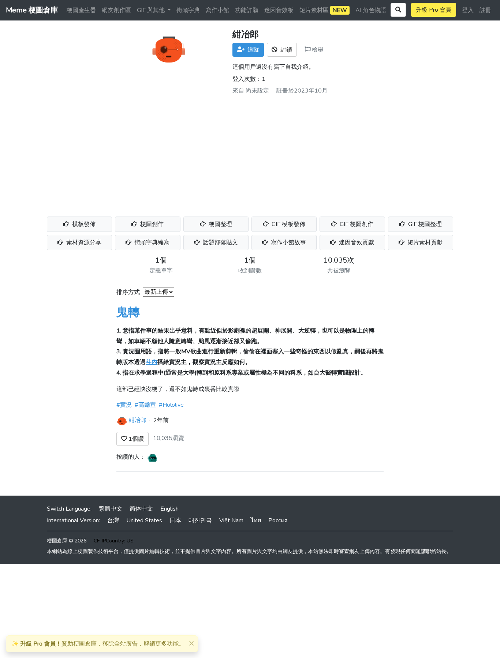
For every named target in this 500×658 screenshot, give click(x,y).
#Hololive (171, 405)
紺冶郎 (137, 420)
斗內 (151, 362)
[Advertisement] (250, 153)
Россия (277, 520)
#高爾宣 (145, 405)
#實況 (124, 405)
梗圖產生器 (81, 10)
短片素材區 (323, 10)
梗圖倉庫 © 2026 (66, 540)
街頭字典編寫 (151, 242)
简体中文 (141, 509)
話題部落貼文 (219, 242)
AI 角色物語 (370, 10)
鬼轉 (128, 312)
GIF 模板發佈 (287, 224)
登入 (468, 10)
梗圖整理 (219, 224)
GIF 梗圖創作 (355, 224)
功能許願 (246, 10)
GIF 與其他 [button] (151, 10)
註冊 (485, 10)
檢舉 (317, 50)
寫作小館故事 (287, 242)
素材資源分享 (83, 242)
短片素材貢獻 (424, 242)
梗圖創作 (151, 224)
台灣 (113, 520)
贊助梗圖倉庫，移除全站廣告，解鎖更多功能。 (97, 644)
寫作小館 (217, 10)
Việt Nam (231, 520)
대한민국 (200, 520)
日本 (175, 520)
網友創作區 (116, 10)
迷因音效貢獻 (355, 242)
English (169, 509)
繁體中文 (110, 509)
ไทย (256, 520)
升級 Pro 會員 (433, 10)
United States (144, 520)
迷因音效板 (279, 10)
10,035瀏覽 (168, 438)
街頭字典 (188, 10)
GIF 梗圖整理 (424, 224)
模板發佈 (83, 224)
